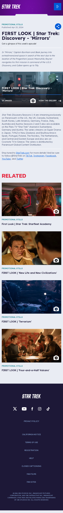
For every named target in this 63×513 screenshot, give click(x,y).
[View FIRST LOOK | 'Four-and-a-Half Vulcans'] (31, 345)
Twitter (19, 158)
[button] (11, 6)
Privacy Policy (31, 421)
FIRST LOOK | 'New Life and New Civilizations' (29, 273)
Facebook (50, 155)
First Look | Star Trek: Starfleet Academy (26, 224)
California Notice (31, 434)
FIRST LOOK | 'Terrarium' (17, 321)
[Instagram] (40, 409)
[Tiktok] (48, 409)
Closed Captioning (31, 466)
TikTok (29, 155)
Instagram (38, 155)
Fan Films (31, 474)
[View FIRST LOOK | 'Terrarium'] (31, 297)
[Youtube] (24, 409)
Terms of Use (31, 442)
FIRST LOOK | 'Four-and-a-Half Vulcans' (25, 370)
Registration (31, 450)
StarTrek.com (22, 152)
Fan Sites (31, 482)
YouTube (6, 158)
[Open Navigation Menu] (57, 6)
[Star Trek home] (31, 396)
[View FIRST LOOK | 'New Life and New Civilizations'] (31, 248)
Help (31, 458)
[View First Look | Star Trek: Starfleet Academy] (31, 199)
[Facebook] (32, 409)
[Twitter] (15, 409)
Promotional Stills (12, 24)
